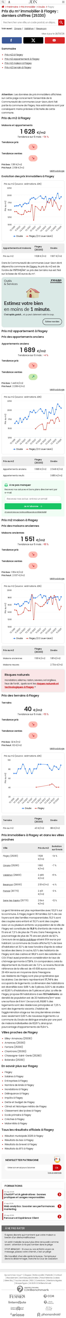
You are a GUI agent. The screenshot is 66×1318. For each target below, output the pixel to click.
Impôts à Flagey (14, 1097)
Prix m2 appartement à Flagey (22, 59)
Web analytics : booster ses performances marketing (29, 1206)
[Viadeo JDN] (48, 1308)
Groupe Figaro (21, 1283)
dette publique (27, 939)
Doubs (41, 7)
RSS (32, 1280)
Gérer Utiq (8, 1280)
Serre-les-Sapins (11, 900)
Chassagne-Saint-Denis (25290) (23, 1055)
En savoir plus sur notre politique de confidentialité (25, 512)
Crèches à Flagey (14, 1119)
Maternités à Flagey (16, 1123)
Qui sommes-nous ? (13, 1275)
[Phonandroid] (48, 1314)
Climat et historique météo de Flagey (26, 1106)
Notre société (38, 1275)
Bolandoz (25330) (15, 1060)
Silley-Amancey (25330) (18, 1038)
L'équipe (27, 1275)
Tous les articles (21, 1280)
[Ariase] (17, 1314)
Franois (6, 891)
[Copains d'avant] (17, 1308)
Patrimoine (12, 7)
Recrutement (12, 1278)
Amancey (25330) (15, 1042)
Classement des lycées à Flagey (23, 1110)
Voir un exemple (54, 1173)
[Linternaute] (17, 1302)
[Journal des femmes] (17, 1296)
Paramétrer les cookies (50, 1278)
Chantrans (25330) (15, 1051)
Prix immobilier (28, 7)
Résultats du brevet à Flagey (21, 1144)
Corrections (40, 1280)
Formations (13, 1185)
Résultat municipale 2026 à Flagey (24, 1136)
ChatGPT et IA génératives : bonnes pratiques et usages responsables (25, 1194)
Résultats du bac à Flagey (19, 1140)
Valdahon (29, 28)
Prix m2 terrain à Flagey (18, 67)
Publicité (49, 1275)
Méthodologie (57, 171)
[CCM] (48, 1296)
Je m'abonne (31, 506)
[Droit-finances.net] (48, 1302)
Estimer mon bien (52, 322)
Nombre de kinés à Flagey (19, 1085)
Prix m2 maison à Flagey (18, 63)
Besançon (41, 28)
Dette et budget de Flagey (20, 1102)
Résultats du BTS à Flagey (19, 1148)
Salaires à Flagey (14, 1076)
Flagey (33, 266)
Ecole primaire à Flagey (18, 1115)
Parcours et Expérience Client (21, 1217)
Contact (58, 1275)
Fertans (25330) (14, 1047)
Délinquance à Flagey (17, 1093)
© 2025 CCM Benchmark (40, 1283)
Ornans (17, 28)
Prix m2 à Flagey (14, 54)
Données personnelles (28, 1278)
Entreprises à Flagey (16, 1080)
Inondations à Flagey (16, 1089)
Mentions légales (54, 1280)
